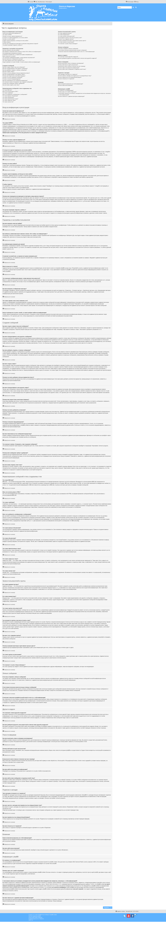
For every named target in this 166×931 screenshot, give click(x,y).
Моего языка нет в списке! (9, 56)
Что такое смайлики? (8, 92)
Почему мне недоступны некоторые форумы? (14, 76)
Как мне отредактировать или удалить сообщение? (15, 68)
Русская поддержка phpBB (35, 916)
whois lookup (106, 882)
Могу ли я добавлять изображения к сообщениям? (15, 94)
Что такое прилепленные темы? (10, 98)
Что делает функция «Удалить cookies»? (12, 45)
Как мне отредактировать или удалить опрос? (14, 74)
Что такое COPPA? (7, 34)
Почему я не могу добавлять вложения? (12, 77)
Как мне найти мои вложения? (65, 85)
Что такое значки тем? (8, 101)
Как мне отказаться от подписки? (66, 78)
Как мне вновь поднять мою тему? (11, 84)
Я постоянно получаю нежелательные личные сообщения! (72, 50)
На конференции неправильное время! (12, 53)
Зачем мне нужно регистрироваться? (12, 33)
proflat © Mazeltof (38, 917)
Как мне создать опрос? (8, 71)
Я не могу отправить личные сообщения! (68, 48)
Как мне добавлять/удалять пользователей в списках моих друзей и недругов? (77, 58)
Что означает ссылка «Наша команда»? (68, 43)
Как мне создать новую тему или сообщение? (14, 67)
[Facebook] (132, 916)
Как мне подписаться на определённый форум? (69, 77)
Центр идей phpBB (93, 872)
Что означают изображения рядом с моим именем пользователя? (19, 57)
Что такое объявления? (8, 97)
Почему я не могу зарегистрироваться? (12, 36)
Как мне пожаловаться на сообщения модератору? (15, 80)
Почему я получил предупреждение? (12, 79)
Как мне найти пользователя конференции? (68, 67)
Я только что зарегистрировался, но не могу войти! (15, 37)
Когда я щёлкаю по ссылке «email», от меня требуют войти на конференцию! (21, 62)
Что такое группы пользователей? (66, 36)
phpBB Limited (53, 862)
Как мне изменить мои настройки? (11, 50)
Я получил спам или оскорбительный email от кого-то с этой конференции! (76, 51)
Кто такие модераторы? (64, 34)
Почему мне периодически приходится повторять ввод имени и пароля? (20, 43)
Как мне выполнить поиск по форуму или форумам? (71, 63)
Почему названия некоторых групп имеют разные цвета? (72, 40)
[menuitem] (35, 2)
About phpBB (52, 863)
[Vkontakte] (124, 916)
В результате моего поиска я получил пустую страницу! (71, 66)
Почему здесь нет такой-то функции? (67, 91)
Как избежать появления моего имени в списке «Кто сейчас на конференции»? (22, 51)
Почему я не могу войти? (9, 39)
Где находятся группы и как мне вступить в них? (70, 37)
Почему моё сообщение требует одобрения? (14, 83)
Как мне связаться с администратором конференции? (71, 96)
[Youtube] (128, 916)
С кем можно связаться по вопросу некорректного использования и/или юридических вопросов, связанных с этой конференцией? (84, 94)
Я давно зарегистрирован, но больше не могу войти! (15, 40)
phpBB (8, 271)
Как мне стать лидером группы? (66, 39)
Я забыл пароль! (7, 42)
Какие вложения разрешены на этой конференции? (70, 83)
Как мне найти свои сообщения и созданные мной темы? (72, 69)
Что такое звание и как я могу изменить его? (13, 60)
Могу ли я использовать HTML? (10, 91)
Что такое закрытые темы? (9, 100)
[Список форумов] (43, 12)
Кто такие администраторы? (65, 33)
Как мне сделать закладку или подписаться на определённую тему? (74, 75)
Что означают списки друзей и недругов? (68, 56)
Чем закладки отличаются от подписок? (67, 74)
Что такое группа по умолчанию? (66, 42)
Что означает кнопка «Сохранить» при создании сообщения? (17, 81)
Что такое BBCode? (7, 90)
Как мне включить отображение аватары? (13, 59)
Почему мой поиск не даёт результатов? (68, 64)
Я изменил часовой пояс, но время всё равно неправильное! (17, 54)
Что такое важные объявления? (10, 95)
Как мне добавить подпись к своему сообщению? (15, 70)
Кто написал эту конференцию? (65, 90)
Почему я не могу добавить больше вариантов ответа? (16, 73)
